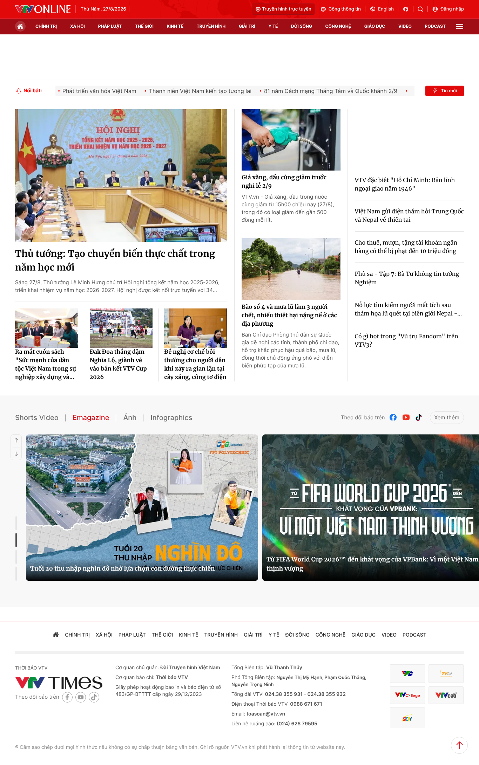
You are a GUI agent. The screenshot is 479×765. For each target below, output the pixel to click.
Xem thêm (446, 417)
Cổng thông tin (345, 9)
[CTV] (407, 695)
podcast (435, 26)
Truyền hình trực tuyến (286, 9)
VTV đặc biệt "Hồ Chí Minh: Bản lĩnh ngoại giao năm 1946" (405, 184)
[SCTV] (407, 717)
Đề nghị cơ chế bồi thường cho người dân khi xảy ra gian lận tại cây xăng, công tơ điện (195, 364)
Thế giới (144, 26)
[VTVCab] (446, 695)
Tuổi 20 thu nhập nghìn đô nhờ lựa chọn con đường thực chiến (122, 568)
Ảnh (129, 417)
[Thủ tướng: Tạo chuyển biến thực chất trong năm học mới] (121, 175)
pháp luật (110, 26)
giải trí (247, 26)
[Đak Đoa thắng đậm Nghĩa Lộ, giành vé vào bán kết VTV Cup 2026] (121, 328)
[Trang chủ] (20, 26)
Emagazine (91, 417)
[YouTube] (406, 417)
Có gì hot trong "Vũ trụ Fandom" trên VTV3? (406, 340)
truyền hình (211, 26)
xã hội (77, 26)
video (405, 26)
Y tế (273, 26)
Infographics (171, 417)
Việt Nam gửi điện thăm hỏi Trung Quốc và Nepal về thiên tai (409, 216)
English (386, 9)
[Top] (459, 745)
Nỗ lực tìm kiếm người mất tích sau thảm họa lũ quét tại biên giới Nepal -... (408, 309)
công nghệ (338, 26)
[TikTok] (418, 417)
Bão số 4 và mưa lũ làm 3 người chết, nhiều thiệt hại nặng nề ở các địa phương (289, 315)
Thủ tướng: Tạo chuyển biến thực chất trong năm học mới (115, 260)
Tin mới (449, 91)
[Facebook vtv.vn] (408, 9)
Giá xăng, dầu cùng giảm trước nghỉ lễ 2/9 (284, 181)
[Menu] (460, 26)
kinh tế (175, 26)
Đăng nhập (452, 9)
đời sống (301, 26)
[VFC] (407, 673)
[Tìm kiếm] (423, 9)
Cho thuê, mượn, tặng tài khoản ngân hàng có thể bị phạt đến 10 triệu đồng (406, 247)
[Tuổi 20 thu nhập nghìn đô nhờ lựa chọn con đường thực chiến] (142, 507)
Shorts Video (37, 417)
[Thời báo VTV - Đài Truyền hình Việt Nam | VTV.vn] (42, 9)
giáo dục (374, 26)
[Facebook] (393, 417)
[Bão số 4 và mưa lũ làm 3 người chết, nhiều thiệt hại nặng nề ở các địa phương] (291, 269)
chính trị (46, 26)
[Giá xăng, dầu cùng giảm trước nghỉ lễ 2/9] (291, 140)
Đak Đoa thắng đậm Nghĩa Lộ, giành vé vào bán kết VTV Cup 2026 (118, 364)
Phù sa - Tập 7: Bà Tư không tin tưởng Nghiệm (407, 278)
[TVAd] (446, 673)
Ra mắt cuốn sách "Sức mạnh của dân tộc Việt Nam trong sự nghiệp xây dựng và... (45, 364)
